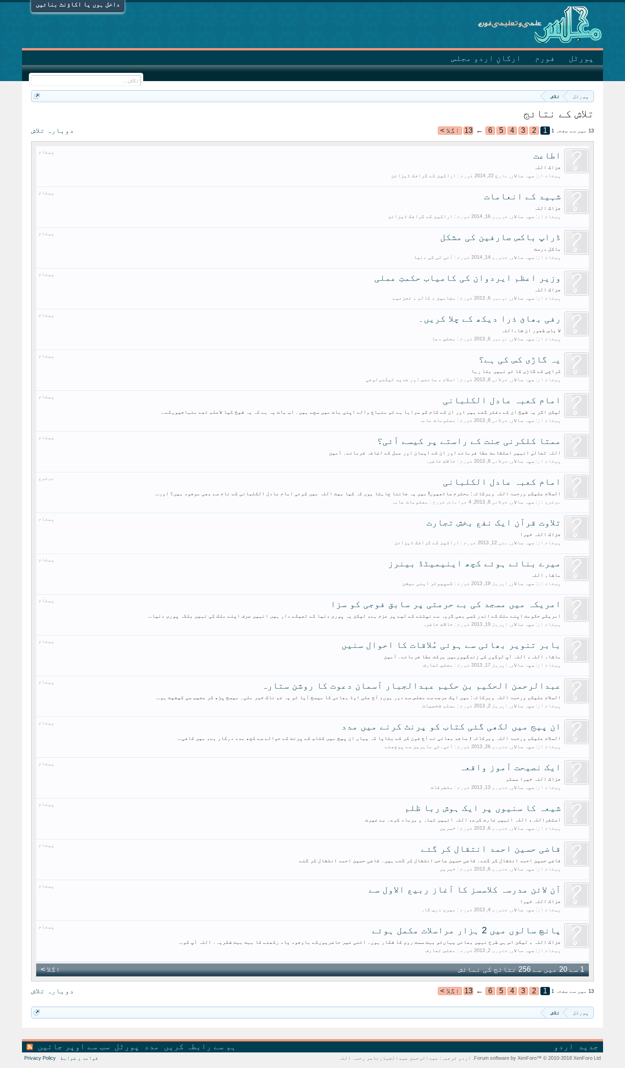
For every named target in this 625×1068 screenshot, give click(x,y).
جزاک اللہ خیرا (540, 534)
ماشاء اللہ (546, 575)
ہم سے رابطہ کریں (200, 1046)
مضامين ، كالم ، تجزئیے (424, 298)
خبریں (448, 828)
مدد (151, 1046)
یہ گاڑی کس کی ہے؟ (520, 359)
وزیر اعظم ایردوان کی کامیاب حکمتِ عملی (467, 278)
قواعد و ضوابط (79, 1058)
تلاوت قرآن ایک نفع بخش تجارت (493, 522)
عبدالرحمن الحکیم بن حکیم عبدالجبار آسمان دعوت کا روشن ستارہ (411, 685)
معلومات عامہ (437, 420)
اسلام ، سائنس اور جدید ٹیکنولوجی (411, 379)
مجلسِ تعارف (438, 665)
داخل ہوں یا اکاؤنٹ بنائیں (78, 4)
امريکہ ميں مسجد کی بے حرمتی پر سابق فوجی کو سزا (445, 604)
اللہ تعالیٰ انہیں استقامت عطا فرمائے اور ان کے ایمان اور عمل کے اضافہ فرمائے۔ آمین (445, 452)
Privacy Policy (40, 1058)
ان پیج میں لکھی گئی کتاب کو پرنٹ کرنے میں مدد (451, 726)
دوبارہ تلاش (52, 130)
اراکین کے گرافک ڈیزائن (423, 175)
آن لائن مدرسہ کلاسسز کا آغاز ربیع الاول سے (465, 889)
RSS (30, 1047)
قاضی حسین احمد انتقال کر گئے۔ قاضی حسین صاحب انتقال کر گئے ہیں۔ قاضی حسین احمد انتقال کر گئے (430, 860)
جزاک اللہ (547, 167)
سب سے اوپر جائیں (74, 1046)
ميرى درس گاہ (438, 909)
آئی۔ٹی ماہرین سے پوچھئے (419, 746)
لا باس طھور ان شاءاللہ (531, 330)
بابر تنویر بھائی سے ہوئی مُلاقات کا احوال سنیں (451, 645)
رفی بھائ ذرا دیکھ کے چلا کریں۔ (489, 318)
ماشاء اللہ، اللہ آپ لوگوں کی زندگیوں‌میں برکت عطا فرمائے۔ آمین (472, 656)
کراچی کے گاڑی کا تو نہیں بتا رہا (516, 371)
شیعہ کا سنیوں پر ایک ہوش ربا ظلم (482, 808)
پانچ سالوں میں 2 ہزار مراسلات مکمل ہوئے (466, 930)
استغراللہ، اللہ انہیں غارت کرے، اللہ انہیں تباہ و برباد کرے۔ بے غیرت (463, 819)
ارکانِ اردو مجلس (486, 58)
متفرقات (442, 787)
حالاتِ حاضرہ (441, 461)
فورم (545, 58)
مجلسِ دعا (444, 338)
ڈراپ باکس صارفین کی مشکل (500, 237)
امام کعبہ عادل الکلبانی (502, 400)
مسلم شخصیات (439, 705)
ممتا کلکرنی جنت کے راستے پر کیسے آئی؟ (469, 441)
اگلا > (450, 130)
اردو (564, 1046)
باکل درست (547, 249)
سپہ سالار (522, 175)
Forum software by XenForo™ (537, 1058)
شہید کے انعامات (522, 196)
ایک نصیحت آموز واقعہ (510, 767)
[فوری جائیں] (37, 96)
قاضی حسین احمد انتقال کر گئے (491, 848)
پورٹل (581, 58)
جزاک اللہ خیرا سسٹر (533, 779)
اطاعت (547, 155)
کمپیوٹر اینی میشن (427, 583)
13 (468, 130)
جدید (588, 1046)
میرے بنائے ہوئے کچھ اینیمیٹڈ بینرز (474, 563)
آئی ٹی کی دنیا (433, 257)
